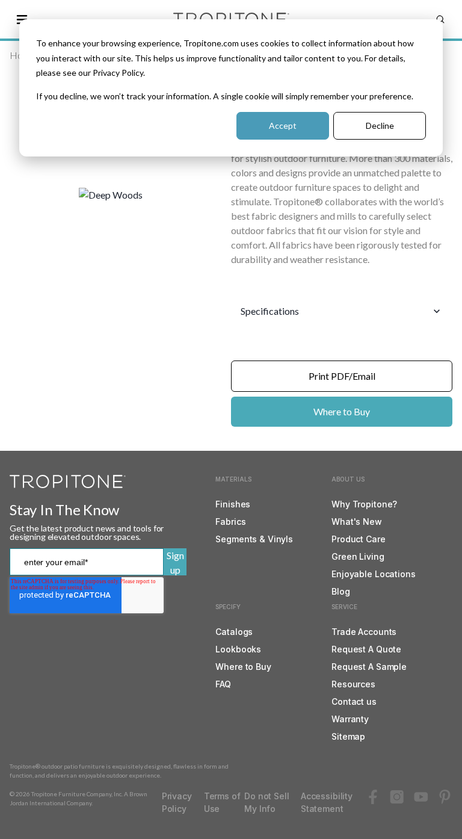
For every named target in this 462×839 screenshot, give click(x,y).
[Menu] (22, 19)
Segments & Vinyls (254, 539)
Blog (340, 591)
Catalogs (234, 632)
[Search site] (440, 19)
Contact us (354, 701)
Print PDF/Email (342, 376)
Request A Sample (369, 666)
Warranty (350, 719)
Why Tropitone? (364, 504)
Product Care (358, 539)
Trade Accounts (363, 632)
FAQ (223, 684)
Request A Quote (366, 649)
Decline (380, 125)
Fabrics (230, 521)
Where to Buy (341, 411)
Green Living (357, 556)
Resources (353, 684)
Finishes (232, 504)
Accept (283, 125)
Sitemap (348, 736)
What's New (356, 521)
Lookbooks (238, 649)
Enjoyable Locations (373, 574)
